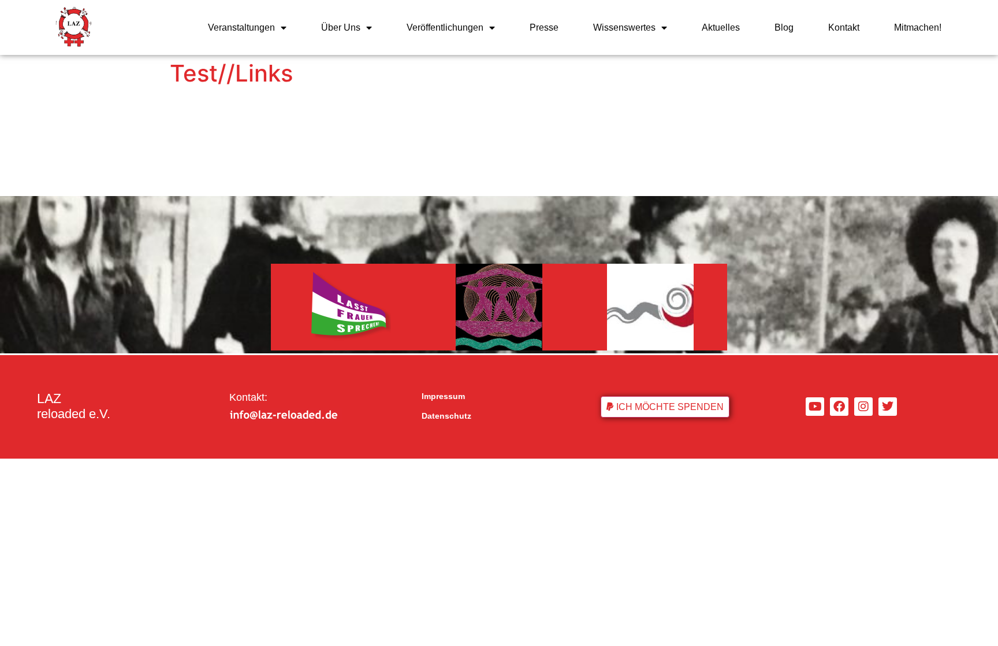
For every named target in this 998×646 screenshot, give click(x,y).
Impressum (443, 396)
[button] (665, 407)
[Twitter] (887, 406)
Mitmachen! (917, 27)
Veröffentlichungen (445, 27)
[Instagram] (863, 406)
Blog (784, 27)
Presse (544, 27)
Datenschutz (446, 415)
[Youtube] (815, 406)
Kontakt (843, 27)
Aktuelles (721, 27)
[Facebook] (839, 406)
